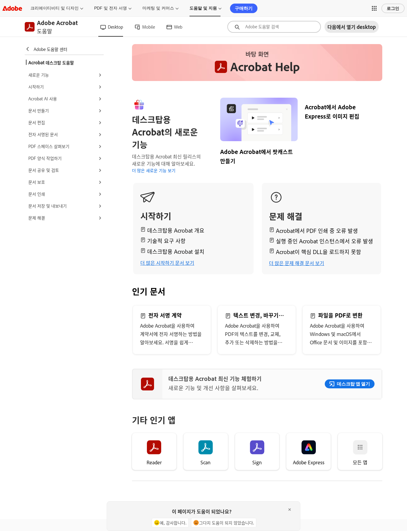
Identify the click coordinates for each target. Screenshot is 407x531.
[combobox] (274, 27)
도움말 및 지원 (203, 8)
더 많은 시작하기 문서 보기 (167, 262)
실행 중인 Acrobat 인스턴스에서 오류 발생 (324, 241)
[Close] (289, 509)
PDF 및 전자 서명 (110, 8)
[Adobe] (12, 8)
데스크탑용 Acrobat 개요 (175, 230)
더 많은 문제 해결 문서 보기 (296, 263)
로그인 (393, 8)
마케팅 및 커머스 (158, 8)
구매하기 (244, 8)
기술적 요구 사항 (166, 240)
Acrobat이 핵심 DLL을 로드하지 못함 (318, 251)
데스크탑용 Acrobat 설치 (175, 251)
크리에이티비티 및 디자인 (54, 8)
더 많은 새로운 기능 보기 (153, 170)
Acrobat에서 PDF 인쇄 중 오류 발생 (317, 230)
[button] (374, 8)
